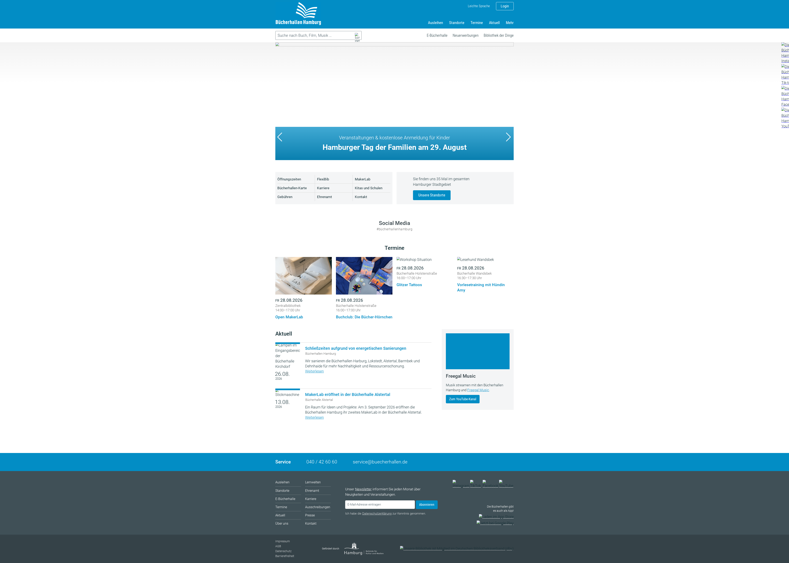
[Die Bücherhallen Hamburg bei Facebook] (491, 486)
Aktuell (494, 22)
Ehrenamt (324, 197)
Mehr (510, 22)
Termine (477, 22)
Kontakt (361, 197)
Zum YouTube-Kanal (462, 399)
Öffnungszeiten (289, 179)
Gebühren (284, 197)
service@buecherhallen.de (380, 462)
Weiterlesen (314, 371)
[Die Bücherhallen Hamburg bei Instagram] (461, 486)
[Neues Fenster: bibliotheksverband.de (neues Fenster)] (457, 548)
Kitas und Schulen (368, 188)
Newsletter (363, 489)
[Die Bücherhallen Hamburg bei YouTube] (506, 486)
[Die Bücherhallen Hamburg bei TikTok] (476, 486)
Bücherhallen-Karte (292, 188)
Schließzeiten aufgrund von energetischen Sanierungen (355, 348)
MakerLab (362, 179)
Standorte (456, 22)
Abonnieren (426, 505)
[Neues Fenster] (785, 53)
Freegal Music (478, 390)
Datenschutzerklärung (377, 513)
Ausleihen (435, 22)
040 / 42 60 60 (321, 462)
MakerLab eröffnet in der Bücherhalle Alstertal (347, 394)
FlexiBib (323, 179)
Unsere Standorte (431, 195)
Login (505, 6)
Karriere (323, 188)
